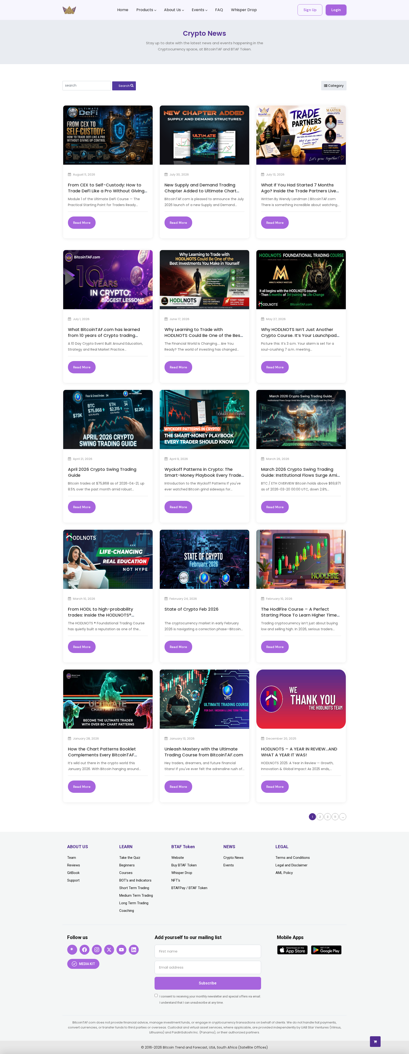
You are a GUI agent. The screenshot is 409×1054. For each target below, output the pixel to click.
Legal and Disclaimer (291, 865)
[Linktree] (72, 950)
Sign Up (309, 10)
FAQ (219, 10)
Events (198, 10)
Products (144, 10)
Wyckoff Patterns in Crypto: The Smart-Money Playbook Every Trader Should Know (203, 475)
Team (71, 858)
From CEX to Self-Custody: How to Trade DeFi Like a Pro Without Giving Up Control (106, 191)
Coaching (126, 910)
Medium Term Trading (136, 895)
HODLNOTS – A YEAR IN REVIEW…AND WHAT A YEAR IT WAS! (299, 752)
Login (336, 10)
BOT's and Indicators (135, 880)
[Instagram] (97, 950)
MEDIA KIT (87, 964)
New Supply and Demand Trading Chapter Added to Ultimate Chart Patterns (200, 191)
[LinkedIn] (134, 950)
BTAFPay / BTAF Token (189, 888)
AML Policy (284, 873)
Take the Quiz (129, 858)
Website (177, 858)
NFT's (175, 880)
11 (335, 817)
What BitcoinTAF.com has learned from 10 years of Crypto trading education (104, 335)
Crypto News (233, 858)
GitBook (73, 873)
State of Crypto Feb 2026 (191, 609)
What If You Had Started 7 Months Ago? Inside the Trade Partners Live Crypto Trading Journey (298, 191)
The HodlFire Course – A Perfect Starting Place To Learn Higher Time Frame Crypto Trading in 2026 (299, 615)
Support (73, 880)
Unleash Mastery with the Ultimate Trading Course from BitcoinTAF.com (203, 752)
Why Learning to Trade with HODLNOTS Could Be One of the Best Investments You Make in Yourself (203, 335)
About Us (172, 10)
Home (122, 10)
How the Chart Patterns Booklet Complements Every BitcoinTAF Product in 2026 (102, 755)
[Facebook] (84, 950)
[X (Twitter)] (109, 950)
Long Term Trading (133, 903)
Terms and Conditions (293, 858)
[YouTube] (121, 950)
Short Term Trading (134, 888)
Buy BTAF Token (184, 865)
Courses (126, 873)
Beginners (127, 865)
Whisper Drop (244, 10)
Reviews (73, 865)
